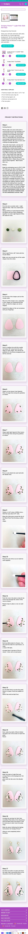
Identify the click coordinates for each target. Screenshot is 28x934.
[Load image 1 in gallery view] (5, 17)
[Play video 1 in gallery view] (14, 17)
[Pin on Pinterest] (5, 108)
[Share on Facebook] (2, 108)
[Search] (20, 4)
